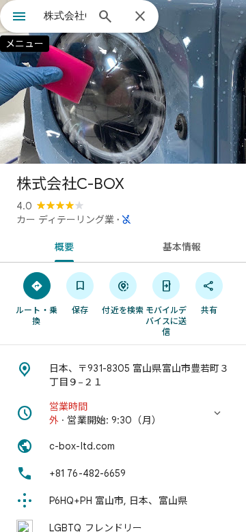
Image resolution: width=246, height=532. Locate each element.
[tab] (62, 245)
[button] (123, 413)
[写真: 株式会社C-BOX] (123, 82)
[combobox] (65, 16)
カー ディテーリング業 (65, 219)
